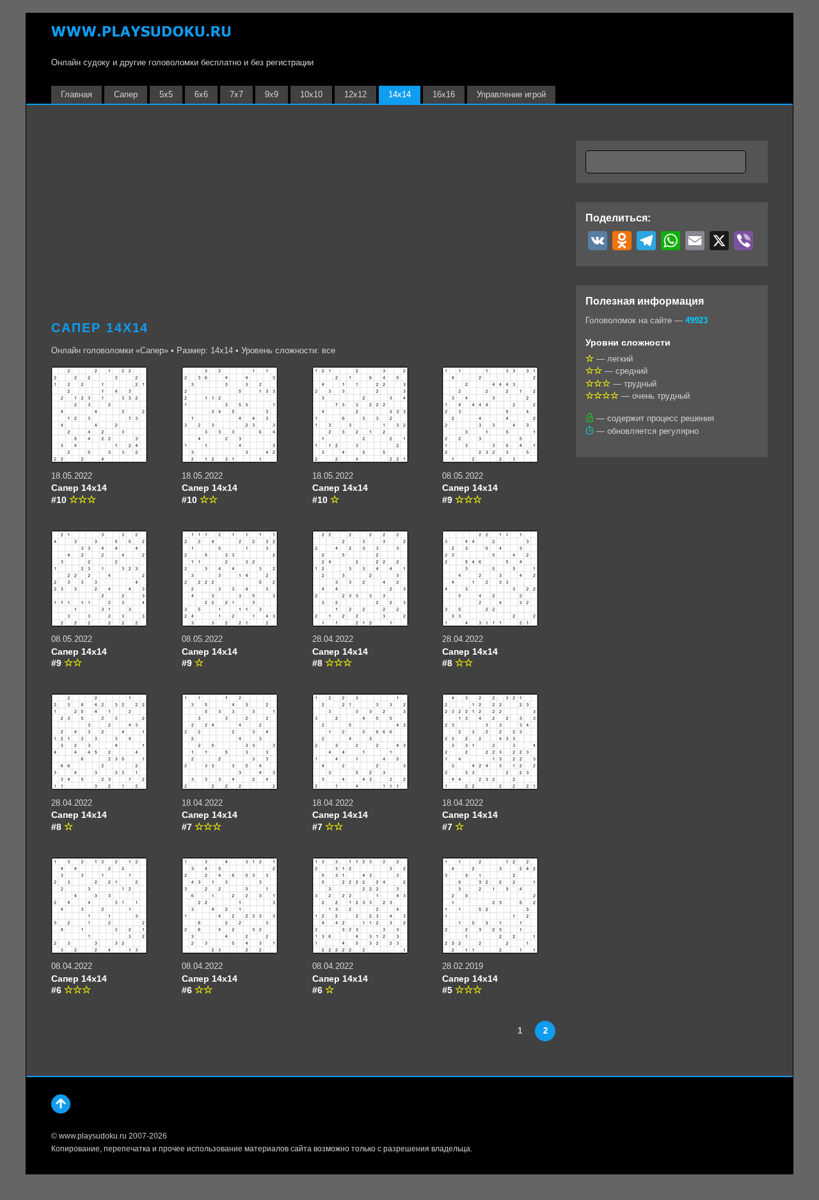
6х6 (201, 94)
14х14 (399, 94)
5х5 (166, 94)
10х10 (311, 94)
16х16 (444, 94)
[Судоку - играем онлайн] (140, 37)
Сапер (126, 94)
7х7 (236, 94)
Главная (76, 94)
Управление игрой (511, 94)
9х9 (271, 94)
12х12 (355, 94)
